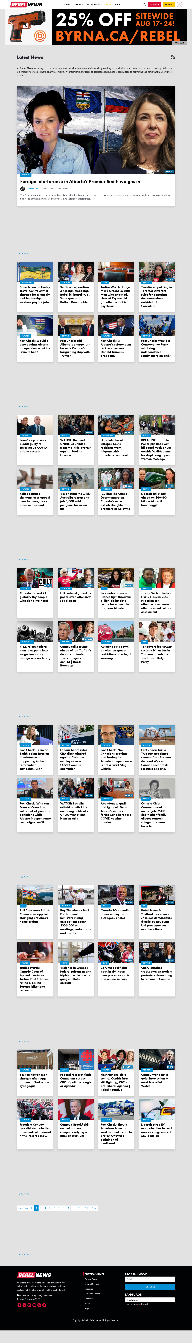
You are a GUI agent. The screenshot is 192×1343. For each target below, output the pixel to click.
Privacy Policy (91, 1278)
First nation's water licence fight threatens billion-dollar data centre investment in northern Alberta (116, 600)
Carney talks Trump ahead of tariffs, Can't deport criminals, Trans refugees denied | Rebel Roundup (75, 656)
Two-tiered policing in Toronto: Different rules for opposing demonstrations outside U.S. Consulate (156, 296)
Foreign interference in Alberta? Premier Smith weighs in (80, 182)
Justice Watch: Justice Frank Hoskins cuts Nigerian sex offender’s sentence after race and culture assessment (156, 602)
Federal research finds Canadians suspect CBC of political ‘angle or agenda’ (75, 1080)
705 (87, 1208)
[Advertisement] (96, 233)
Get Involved (94, 4)
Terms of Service (92, 1283)
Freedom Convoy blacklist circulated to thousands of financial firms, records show (35, 1130)
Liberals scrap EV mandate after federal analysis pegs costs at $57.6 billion (156, 1130)
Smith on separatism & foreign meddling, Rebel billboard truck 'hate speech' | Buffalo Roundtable (75, 294)
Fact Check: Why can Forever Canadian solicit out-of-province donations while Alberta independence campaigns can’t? (35, 812)
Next (94, 1208)
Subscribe (89, 1288)
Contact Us (89, 1298)
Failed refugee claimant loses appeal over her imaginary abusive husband (35, 499)
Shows (78, 4)
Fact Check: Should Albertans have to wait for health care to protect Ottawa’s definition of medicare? (116, 1133)
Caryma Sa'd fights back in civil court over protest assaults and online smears (115, 973)
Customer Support (92, 1293)
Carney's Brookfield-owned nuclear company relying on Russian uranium (74, 1130)
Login (87, 1308)
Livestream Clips (32, 189)
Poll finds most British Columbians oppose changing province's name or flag (35, 916)
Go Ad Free (25, 253)
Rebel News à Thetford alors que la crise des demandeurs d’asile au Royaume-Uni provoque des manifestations (156, 919)
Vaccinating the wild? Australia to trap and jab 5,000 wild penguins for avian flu (75, 501)
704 (79, 1208)
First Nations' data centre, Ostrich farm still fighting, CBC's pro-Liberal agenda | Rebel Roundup (115, 1082)
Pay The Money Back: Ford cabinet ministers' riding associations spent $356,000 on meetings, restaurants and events (75, 921)
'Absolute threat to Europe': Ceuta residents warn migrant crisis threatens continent (114, 447)
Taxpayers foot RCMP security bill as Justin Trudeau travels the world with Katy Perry (156, 654)
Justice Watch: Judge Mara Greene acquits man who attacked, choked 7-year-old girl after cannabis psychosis (115, 296)
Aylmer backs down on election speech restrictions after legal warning (116, 652)
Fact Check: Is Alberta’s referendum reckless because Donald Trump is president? (116, 348)
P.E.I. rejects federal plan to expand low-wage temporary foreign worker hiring (35, 652)
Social (87, 1303)
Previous (23, 1208)
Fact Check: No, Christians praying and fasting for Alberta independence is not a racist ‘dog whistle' (116, 759)
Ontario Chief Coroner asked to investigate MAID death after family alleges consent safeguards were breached (154, 814)
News (67, 4)
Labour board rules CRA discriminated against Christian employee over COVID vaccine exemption (73, 759)
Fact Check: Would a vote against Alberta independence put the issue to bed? (35, 346)
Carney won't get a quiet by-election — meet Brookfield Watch (154, 1080)
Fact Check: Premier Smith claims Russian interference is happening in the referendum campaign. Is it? (34, 759)
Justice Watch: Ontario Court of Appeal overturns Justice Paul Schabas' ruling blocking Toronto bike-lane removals (34, 979)
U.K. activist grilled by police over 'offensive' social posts (75, 597)
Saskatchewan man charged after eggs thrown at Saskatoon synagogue (34, 1080)
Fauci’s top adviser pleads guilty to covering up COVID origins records (33, 445)
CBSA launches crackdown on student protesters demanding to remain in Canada (156, 973)
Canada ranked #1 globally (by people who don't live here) (34, 597)
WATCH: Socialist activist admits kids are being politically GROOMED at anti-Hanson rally (74, 810)
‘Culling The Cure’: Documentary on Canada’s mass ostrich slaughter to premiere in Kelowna (115, 501)
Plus (108, 4)
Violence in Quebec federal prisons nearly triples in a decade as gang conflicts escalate (75, 975)
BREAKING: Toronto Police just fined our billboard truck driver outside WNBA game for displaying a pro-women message (156, 449)
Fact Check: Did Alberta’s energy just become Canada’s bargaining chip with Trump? (75, 348)
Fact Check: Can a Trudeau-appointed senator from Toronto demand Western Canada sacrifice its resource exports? (156, 759)
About (118, 4)
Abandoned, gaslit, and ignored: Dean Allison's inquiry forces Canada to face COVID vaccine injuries (116, 812)
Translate (145, 1304)
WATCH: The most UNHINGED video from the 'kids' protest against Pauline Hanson (75, 447)
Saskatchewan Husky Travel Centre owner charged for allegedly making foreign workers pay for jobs (35, 294)
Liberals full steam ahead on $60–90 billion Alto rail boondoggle (154, 499)
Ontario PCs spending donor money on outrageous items (116, 914)
